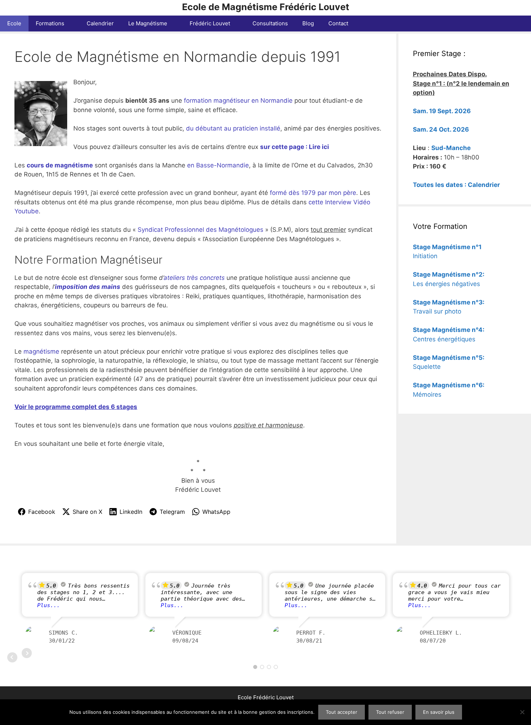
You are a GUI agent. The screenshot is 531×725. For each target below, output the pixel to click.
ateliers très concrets (194, 277)
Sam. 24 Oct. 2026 (441, 129)
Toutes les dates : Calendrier (456, 184)
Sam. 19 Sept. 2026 (442, 111)
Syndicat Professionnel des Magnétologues (200, 229)
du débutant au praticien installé (233, 128)
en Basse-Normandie (218, 165)
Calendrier (100, 23)
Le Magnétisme (147, 23)
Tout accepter (341, 712)
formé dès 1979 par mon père (313, 192)
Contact (338, 23)
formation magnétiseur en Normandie (238, 100)
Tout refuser (390, 712)
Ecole (14, 23)
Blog (308, 23)
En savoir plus (438, 712)
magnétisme (42, 351)
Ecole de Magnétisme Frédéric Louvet (265, 6)
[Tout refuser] (522, 712)
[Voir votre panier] (521, 23)
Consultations (270, 23)
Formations (50, 23)
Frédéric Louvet (210, 23)
